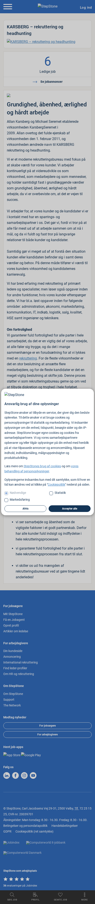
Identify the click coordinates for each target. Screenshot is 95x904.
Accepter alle (69, 508)
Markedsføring (20, 499)
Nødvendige (18, 492)
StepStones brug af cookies (42, 466)
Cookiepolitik (56, 484)
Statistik (60, 492)
